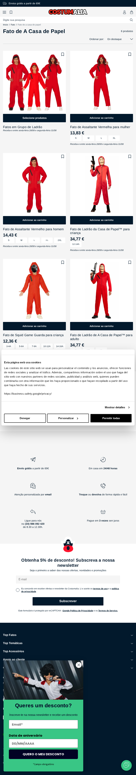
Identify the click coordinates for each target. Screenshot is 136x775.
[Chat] (126, 765)
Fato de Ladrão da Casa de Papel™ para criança (100, 231)
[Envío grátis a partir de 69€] (33, 464)
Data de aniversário (25, 735)
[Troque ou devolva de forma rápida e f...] (103, 490)
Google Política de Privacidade (78, 610)
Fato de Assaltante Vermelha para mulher (100, 127)
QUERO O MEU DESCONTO (43, 754)
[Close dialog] (79, 665)
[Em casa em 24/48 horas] (103, 464)
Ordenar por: (96, 39)
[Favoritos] (11, 12)
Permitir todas (111, 418)
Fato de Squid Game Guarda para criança (33, 335)
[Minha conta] (124, 12)
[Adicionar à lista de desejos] (63, 54)
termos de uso (100, 588)
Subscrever (68, 601)
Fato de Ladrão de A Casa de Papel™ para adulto (101, 337)
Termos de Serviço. (108, 610)
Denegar (25, 418)
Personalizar (66, 418)
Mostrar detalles (115, 407)
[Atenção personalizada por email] (33, 490)
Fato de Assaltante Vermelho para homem (33, 229)
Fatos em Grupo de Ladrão (22, 127)
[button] (4, 12)
